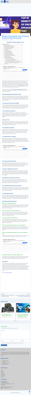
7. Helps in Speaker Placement (8, 53)
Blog (2, 34)
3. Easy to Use (6, 49)
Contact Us (2, 376)
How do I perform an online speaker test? (11, 59)
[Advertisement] (15, 9)
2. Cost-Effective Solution (8, 48)
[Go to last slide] (2, 312)
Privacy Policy (3, 375)
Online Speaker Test (5, 360)
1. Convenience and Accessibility (9, 47)
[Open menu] (29, 1)
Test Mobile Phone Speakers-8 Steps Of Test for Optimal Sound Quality (8, 295)
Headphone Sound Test (5, 363)
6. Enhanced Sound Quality (8, 52)
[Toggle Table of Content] (21, 44)
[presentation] (8, 307)
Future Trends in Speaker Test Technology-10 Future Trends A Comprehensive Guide (23, 295)
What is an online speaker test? (10, 58)
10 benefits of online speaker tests (17, 89)
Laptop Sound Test (5, 364)
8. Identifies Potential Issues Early (9, 54)
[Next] (28, 312)
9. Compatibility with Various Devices (10, 55)
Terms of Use (3, 374)
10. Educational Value (8, 56)
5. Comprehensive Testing (8, 51)
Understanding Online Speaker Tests (9, 46)
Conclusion (6, 63)
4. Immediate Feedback (7, 50)
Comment (3, 330)
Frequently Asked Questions (9, 57)
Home (2, 370)
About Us (2, 371)
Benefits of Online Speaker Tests (8, 45)
